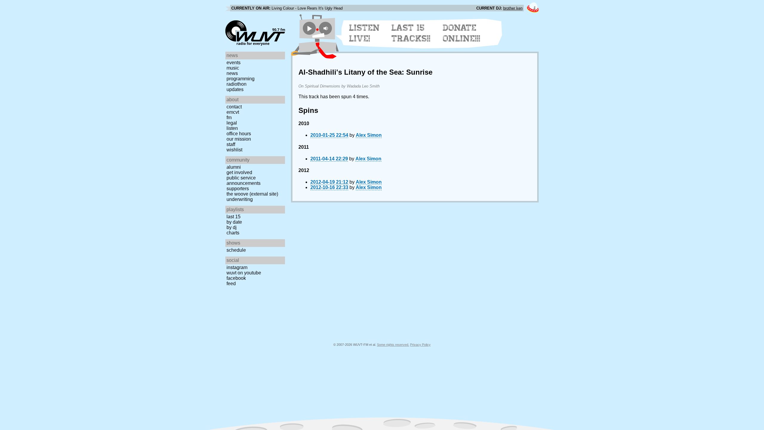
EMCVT (233, 112)
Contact (234, 106)
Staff (231, 144)
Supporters (238, 188)
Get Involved (239, 172)
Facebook (236, 278)
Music (233, 67)
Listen (232, 128)
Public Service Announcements (244, 180)
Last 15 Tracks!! (411, 33)
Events (234, 62)
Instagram (237, 267)
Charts (233, 232)
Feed (231, 283)
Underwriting (240, 199)
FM (229, 117)
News (232, 73)
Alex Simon (369, 135)
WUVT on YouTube (244, 272)
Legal (232, 122)
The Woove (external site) (252, 193)
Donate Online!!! (461, 33)
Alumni (234, 167)
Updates (235, 89)
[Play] (309, 28)
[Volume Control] (326, 28)
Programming (241, 78)
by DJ (232, 227)
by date (234, 222)
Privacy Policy (420, 344)
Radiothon (237, 84)
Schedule (236, 250)
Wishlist (234, 149)
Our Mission (239, 139)
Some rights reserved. (393, 344)
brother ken (513, 8)
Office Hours (239, 133)
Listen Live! (364, 33)
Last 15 (234, 216)
